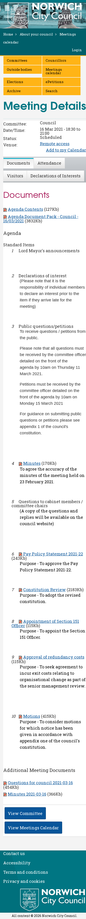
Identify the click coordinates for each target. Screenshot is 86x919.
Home (8, 34)
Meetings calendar (54, 71)
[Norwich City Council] (53, 900)
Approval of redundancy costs (53, 657)
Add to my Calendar (66, 150)
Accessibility (17, 863)
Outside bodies (19, 69)
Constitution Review (44, 589)
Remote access (54, 143)
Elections (15, 81)
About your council (36, 34)
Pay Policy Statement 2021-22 (53, 554)
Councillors (56, 60)
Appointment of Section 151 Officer (45, 623)
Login (77, 50)
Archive (14, 91)
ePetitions (55, 81)
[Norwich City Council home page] (44, 15)
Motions (31, 716)
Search (52, 91)
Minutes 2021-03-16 (27, 794)
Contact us (14, 853)
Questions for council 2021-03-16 (40, 782)
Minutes (32, 463)
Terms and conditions (25, 872)
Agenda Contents (25, 209)
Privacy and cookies (24, 881)
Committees (17, 60)
